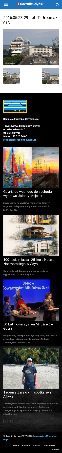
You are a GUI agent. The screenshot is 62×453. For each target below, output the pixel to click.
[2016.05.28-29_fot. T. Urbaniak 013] (31, 64)
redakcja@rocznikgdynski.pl (19, 139)
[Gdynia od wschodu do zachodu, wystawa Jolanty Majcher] (31, 167)
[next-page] (11, 421)
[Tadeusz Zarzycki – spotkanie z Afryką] (31, 368)
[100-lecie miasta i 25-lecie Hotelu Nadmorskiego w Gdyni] (31, 235)
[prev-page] (5, 421)
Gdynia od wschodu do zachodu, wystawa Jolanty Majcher (27, 194)
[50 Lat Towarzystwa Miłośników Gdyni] (31, 300)
